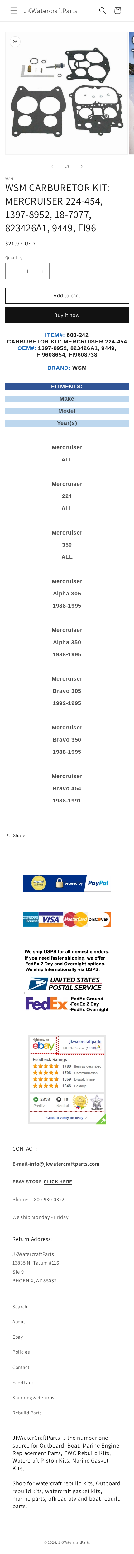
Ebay (17, 1337)
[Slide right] (81, 166)
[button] (13, 10)
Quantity (14, 257)
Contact (21, 1367)
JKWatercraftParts (74, 1542)
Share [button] (19, 835)
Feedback (23, 1382)
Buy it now (67, 315)
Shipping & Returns (33, 1397)
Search (19, 1306)
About (18, 1321)
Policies (21, 1352)
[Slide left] (53, 166)
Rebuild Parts (27, 1412)
